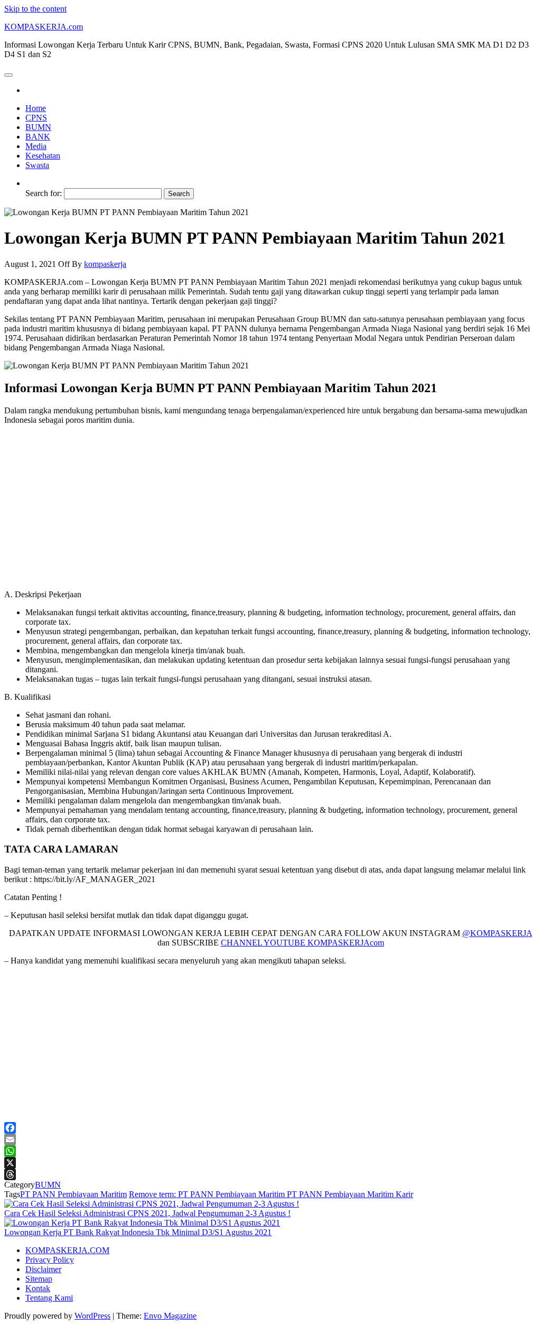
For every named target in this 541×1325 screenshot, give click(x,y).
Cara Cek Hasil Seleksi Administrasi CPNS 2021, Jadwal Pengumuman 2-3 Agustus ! (147, 1213)
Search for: (43, 193)
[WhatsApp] (270, 1151)
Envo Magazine (170, 1315)
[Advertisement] (270, 507)
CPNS (36, 117)
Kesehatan (42, 155)
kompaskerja (105, 264)
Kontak (37, 1288)
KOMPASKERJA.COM (67, 1250)
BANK (37, 136)
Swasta (37, 165)
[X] (270, 1163)
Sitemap (38, 1278)
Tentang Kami (49, 1297)
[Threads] (270, 1174)
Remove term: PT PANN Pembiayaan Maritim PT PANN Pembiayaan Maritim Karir (271, 1194)
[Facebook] (270, 1128)
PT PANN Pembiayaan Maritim (73, 1194)
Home (35, 108)
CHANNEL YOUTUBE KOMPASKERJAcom (302, 942)
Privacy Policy (49, 1259)
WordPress (92, 1315)
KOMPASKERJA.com (43, 26)
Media (35, 146)
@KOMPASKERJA (497, 933)
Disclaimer (43, 1269)
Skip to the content (35, 8)
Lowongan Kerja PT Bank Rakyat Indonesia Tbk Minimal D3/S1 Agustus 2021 (138, 1232)
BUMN (38, 127)
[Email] (270, 1139)
